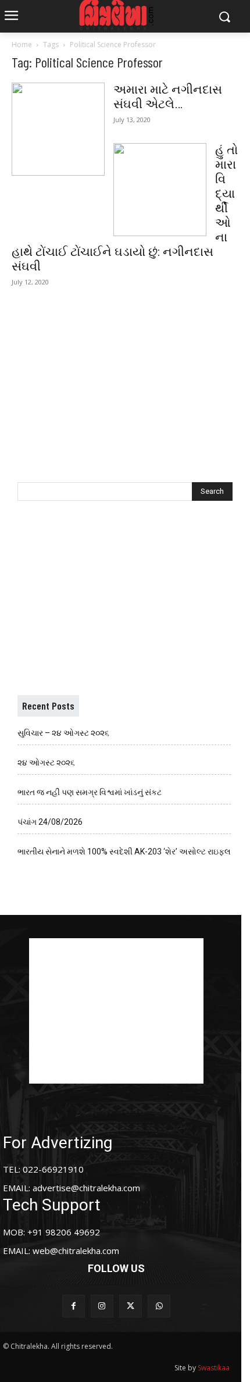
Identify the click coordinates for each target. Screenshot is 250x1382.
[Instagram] (102, 1306)
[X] (130, 1306)
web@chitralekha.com (76, 1250)
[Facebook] (73, 1306)
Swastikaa (214, 1368)
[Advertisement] (125, 378)
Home (22, 44)
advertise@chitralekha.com (86, 1188)
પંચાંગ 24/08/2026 (50, 822)
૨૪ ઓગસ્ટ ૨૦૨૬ (46, 762)
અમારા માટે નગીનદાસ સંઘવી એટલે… (167, 97)
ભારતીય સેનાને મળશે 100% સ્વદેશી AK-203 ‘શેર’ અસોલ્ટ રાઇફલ (124, 851)
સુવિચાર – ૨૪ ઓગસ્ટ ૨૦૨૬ (63, 733)
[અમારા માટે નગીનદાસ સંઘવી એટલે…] (58, 129)
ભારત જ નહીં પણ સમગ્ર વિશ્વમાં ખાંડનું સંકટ (89, 792)
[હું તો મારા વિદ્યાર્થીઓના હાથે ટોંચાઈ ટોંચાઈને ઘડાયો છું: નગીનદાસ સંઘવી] (159, 189)
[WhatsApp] (159, 1306)
